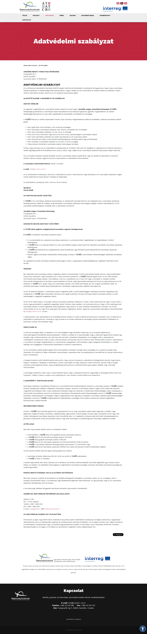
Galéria (73, 15)
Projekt (36, 15)
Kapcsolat (26, 20)
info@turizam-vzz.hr (38, 169)
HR (118, 3)
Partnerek (49, 15)
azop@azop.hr (34, 509)
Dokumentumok (87, 15)
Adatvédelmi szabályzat (73, 619)
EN (126, 3)
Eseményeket (105, 15)
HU (122, 3)
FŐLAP (24, 15)
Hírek (62, 15)
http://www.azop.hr (52, 509)
